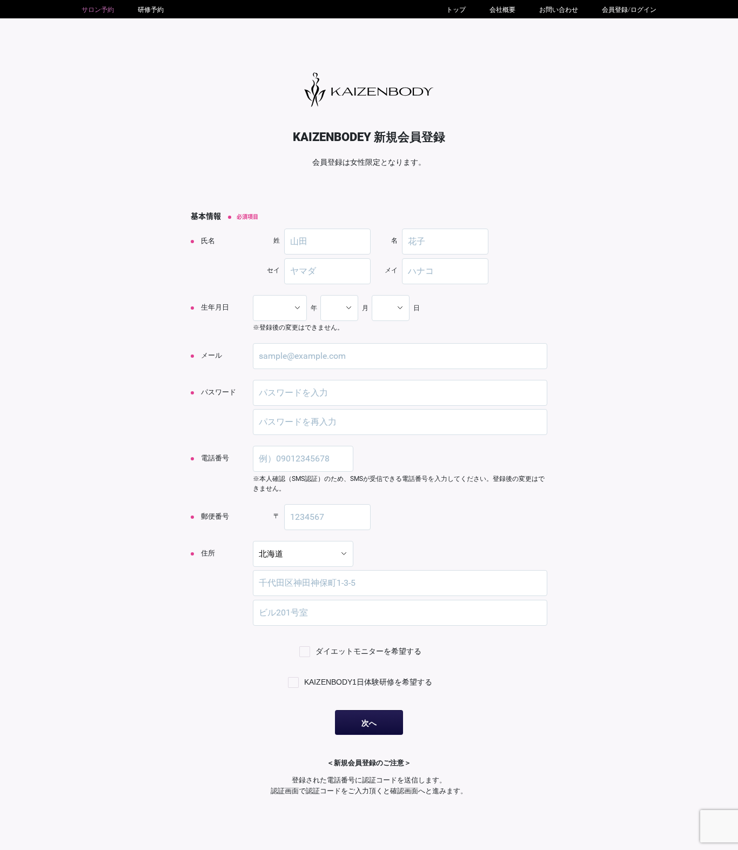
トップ (456, 9)
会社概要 (502, 9)
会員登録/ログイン (629, 9)
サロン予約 (98, 9)
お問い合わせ (558, 9)
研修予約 (151, 9)
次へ (369, 723)
